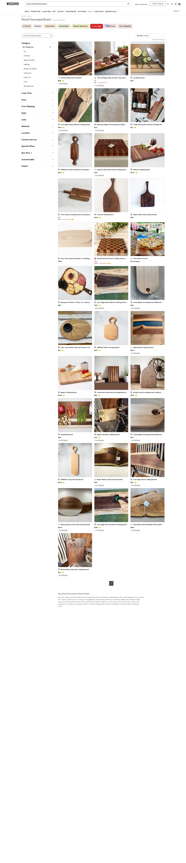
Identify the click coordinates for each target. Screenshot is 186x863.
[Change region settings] (179, 4)
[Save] (89, 44)
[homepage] (13, 3)
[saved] (171, 4)
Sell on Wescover (141, 4)
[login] (168, 3)
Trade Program (157, 4)
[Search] (51, 35)
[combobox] (78, 3)
